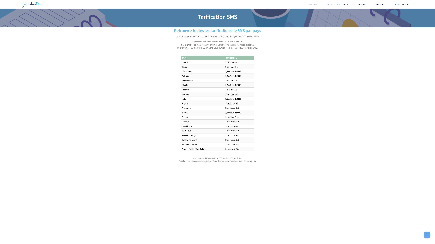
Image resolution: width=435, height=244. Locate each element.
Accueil (313, 4)
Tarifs (361, 4)
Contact (380, 4)
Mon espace (402, 4)
